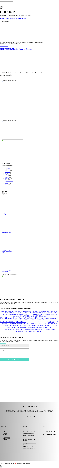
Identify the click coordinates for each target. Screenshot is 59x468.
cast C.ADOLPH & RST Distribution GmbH (14, 312)
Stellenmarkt (7, 178)
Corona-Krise (14, 314)
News (6, 174)
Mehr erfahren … (4, 46)
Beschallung (7, 168)
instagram (53, 322)
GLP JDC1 (40, 319)
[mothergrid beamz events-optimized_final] (12, 293)
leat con (44, 323)
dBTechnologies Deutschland (51, 314)
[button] (0, 465)
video (39, 331)
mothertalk (23, 327)
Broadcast (7, 170)
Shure (31, 331)
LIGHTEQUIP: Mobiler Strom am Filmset (16, 49)
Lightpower (52, 323)
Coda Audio (6, 314)
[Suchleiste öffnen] (1, 8)
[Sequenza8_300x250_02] (12, 157)
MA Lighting (42, 325)
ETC (43, 316)
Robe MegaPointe (50, 329)
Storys (6, 179)
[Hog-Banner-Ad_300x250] (12, 98)
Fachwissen (7, 172)
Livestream (7, 325)
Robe (22, 329)
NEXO (30, 327)
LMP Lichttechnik (27, 325)
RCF (49, 327)
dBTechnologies (38, 314)
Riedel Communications (10, 329)
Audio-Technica (27, 311)
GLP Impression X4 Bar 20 (30, 319)
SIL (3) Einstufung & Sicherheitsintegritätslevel (29, 447)
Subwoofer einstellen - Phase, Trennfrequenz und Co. (30, 432)
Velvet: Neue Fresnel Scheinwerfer (13, 18)
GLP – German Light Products (15, 321)
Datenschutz (50, 463)
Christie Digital (52, 312)
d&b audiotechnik (25, 314)
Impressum (43, 463)
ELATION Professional (30, 316)
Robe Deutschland (30, 329)
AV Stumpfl (36, 311)
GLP (55, 318)
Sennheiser (21, 331)
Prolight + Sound (39, 327)
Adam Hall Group (8, 311)
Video (6, 185)
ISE (4, 323)
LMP (15, 325)
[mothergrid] (30, 5)
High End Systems (43, 321)
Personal (7, 175)
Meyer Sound (13, 327)
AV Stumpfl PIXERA (45, 311)
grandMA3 (35, 321)
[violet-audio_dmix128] (12, 138)
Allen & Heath (18, 311)
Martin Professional (52, 325)
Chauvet (29, 312)
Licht (6, 173)
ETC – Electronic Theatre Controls (14, 318)
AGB (55, 463)
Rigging (6, 177)
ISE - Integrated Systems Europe (17, 323)
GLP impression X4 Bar (20, 319)
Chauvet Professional (39, 312)
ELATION (16, 316)
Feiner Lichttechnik (46, 318)
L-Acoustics (35, 323)
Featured (34, 318)
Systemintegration (9, 181)
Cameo (54, 311)
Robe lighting (40, 329)
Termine (6, 183)
